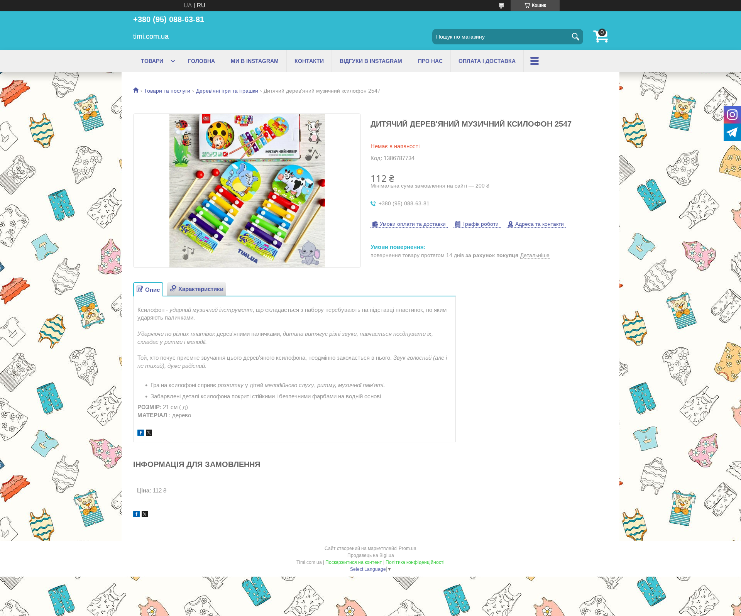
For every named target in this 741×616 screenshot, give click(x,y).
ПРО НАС (430, 61)
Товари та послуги (167, 91)
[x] (149, 433)
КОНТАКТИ (309, 61)
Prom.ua (407, 548)
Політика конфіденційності (415, 562)
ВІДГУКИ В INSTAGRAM (371, 61)
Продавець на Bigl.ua (370, 555)
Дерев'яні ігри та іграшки (227, 91)
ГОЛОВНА (201, 61)
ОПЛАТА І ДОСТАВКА (487, 61)
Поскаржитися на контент (353, 562)
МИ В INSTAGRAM (255, 61)
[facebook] (140, 433)
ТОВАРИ (152, 61)
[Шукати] (575, 36)
